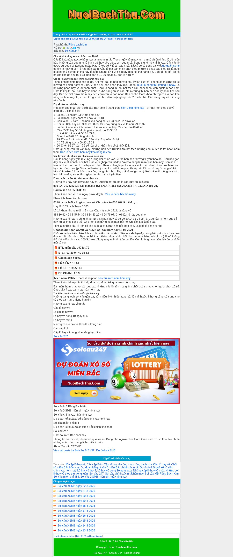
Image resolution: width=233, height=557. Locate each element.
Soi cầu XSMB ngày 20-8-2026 (76, 495)
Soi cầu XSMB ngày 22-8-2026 (76, 486)
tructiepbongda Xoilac (64, 536)
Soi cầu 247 (71, 50)
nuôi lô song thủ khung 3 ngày (156, 84)
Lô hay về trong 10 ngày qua (114, 470)
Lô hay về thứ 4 (86, 470)
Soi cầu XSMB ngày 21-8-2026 (76, 491)
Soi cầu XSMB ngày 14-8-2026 (76, 525)
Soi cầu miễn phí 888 (66, 476)
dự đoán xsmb (171, 65)
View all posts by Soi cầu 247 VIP (73, 450)
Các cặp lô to (95, 464)
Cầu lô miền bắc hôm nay (120, 194)
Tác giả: (59, 50)
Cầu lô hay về (161, 464)
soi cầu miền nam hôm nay (114, 278)
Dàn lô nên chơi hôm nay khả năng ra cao (85, 152)
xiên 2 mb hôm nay (132, 107)
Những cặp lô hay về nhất (148, 470)
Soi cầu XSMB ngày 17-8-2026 (76, 510)
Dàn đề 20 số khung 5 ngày (89, 536)
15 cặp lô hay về (75, 464)
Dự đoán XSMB (76, 34)
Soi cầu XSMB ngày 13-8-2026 (76, 530)
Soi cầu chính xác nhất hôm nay (124, 473)
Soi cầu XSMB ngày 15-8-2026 (76, 520)
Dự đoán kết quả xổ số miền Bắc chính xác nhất (110, 467)
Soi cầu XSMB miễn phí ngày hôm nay (103, 476)
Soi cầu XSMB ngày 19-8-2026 (76, 500)
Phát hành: (61, 44)
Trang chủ (59, 34)
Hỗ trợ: (58, 47)
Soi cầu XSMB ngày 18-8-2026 (76, 505)
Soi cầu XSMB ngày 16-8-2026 (76, 515)
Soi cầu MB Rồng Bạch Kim (162, 473)
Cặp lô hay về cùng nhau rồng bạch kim (128, 464)
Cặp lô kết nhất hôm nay (116, 458)
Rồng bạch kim (77, 44)
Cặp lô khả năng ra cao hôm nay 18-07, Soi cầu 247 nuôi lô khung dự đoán (93, 38)
